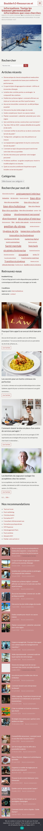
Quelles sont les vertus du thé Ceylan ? (25, 788)
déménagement (6, 222)
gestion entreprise (34, 226)
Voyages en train (34, 261)
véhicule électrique (8, 265)
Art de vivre (14, 198)
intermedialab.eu (17, 291)
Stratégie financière (34, 250)
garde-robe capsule (22, 222)
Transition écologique (14, 261)
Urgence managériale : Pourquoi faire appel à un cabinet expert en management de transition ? (26, 644)
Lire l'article (6, 348)
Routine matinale (32, 242)
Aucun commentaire (28, 566)
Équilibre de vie (19, 264)
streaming (23, 254)
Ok (22, 828)
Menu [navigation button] (40, 3)
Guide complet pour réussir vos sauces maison (19, 113)
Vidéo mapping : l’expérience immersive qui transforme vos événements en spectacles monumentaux (26, 698)
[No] (41, 825)
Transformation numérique (30, 258)
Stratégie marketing (9, 254)
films (13, 222)
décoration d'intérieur (29, 218)
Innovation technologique (21, 235)
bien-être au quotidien (11, 202)
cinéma (7, 214)
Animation (5, 198)
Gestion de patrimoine (35, 222)
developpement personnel (27, 214)
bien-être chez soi (31, 202)
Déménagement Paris (11, 530)
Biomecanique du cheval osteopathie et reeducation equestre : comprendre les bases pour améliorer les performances (21, 80)
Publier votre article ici (11, 539)
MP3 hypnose (8, 527)
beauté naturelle (24, 198)
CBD (40, 210)
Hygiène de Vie (10, 231)
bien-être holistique (14, 206)
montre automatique (13, 242)
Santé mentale (13, 245)
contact (13, 294)
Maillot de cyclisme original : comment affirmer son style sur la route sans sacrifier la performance (26, 583)
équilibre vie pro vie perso (32, 265)
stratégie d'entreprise (15, 250)
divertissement (9, 218)
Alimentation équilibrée (8, 193)
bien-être (35, 198)
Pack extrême (8, 533)
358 (7, 497)
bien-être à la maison (26, 210)
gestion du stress (14, 226)
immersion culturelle (30, 231)
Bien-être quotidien (10, 210)
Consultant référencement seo (14, 521)
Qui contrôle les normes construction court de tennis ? (22, 122)
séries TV (36, 254)
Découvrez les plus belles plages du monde (18, 110)
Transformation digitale (10, 258)
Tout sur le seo (8, 509)
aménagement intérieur (28, 193)
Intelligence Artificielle (11, 239)
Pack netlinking (9, 512)
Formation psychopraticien (13, 524)
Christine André (9, 515)
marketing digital (32, 239)
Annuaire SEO (8, 536)
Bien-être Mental (34, 206)
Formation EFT (9, 518)
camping (36, 210)
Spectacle (33, 246)
